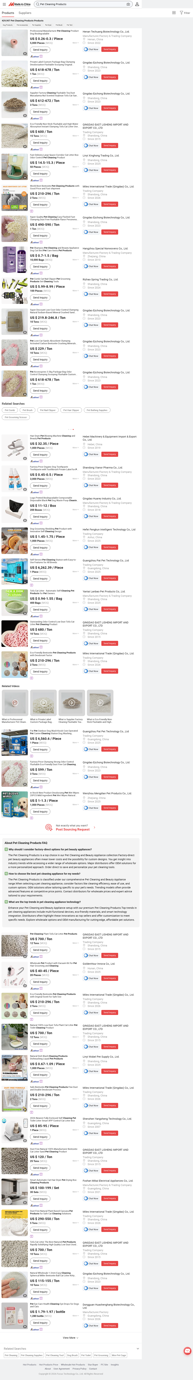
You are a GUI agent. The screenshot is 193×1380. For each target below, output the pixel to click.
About (48, 1368)
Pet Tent (69, 25)
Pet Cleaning (11, 1355)
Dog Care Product (62, 410)
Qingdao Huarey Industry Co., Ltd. (102, 498)
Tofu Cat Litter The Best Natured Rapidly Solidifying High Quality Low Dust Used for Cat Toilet (53, 1243)
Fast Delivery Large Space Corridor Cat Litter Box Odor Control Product (54, 156)
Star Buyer (93, 1364)
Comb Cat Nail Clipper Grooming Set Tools (50, 280)
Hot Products (29, 1364)
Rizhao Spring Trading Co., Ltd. (100, 279)
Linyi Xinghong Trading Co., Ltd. (101, 155)
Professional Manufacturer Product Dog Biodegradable (54, 32)
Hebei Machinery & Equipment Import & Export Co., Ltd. (110, 438)
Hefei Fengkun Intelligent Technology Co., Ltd (109, 529)
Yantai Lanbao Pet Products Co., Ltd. (104, 591)
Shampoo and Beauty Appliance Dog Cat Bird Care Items (54, 249)
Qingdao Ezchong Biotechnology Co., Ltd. (106, 62)
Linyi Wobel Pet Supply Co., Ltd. (101, 1056)
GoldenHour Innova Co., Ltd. (99, 963)
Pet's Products (12, 417)
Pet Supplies (36, 25)
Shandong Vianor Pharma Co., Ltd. (103, 467)
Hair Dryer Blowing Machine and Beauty (52, 437)
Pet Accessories (22, 25)
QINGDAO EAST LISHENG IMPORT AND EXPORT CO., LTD (105, 126)
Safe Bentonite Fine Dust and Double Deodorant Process (54, 1088)
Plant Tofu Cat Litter (53, 934)
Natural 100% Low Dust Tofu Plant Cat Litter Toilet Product (53, 1026)
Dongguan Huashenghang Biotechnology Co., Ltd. (109, 1306)
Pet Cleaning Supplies (32, 1355)
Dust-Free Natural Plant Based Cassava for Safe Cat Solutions (51, 1212)
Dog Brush (72, 1355)
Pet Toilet (86, 1355)
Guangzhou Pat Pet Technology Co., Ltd (106, 560)
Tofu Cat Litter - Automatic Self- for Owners (52, 592)
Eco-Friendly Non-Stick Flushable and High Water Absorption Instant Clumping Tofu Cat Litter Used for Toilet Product (54, 125)
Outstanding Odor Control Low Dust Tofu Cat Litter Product (52, 623)
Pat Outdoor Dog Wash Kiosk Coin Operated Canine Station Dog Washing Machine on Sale (54, 732)
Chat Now (93, 49)
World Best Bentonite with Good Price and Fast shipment (54, 187)
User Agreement (62, 1368)
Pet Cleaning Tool (55, 1355)
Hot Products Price (48, 1364)
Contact (93, 1368)
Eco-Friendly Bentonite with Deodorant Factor (53, 654)
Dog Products (7, 25)
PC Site (104, 1364)
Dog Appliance (12, 410)
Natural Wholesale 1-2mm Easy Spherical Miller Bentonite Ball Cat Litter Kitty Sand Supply (52, 1274)
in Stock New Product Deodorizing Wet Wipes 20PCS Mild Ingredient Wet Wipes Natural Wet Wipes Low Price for (54, 794)
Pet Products (119, 410)
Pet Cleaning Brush (36, 410)
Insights (115, 1364)
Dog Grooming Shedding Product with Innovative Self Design (51, 530)
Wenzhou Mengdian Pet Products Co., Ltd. (107, 793)
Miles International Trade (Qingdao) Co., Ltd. (108, 186)
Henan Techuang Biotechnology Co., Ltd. (106, 31)
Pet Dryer (48, 25)
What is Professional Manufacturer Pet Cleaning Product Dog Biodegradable (15, 720)
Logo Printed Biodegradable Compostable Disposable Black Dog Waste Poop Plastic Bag (54, 499)
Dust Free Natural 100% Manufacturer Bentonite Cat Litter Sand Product (53, 1150)
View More (69, 1337)
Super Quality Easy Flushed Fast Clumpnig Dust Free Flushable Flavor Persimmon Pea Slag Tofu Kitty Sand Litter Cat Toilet (54, 218)
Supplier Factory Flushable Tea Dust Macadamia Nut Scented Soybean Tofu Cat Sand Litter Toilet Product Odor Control (54, 94)
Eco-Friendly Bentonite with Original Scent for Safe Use (53, 995)
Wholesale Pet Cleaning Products (93, 410)
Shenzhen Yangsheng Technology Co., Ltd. (107, 1118)
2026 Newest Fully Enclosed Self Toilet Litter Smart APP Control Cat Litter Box (53, 1119)
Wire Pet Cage (119, 1355)
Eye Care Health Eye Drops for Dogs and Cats (54, 1305)
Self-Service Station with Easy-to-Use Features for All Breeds (53, 561)
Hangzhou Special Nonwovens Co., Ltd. (105, 248)
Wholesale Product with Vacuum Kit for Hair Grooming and (53, 964)
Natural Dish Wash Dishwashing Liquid (49, 1057)
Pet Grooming (101, 1355)
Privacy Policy (79, 1368)
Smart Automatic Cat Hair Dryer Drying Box (53, 1181)
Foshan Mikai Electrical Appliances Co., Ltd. (108, 1180)
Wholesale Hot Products (73, 1364)
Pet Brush (59, 25)
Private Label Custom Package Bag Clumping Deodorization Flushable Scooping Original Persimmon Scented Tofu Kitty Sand (52, 63)
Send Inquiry (40, 49)
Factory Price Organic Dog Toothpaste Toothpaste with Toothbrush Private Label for (54, 468)
